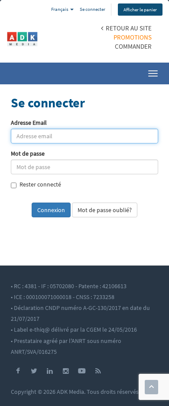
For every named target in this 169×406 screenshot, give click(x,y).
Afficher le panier (140, 10)
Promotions (133, 37)
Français (60, 9)
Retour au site (127, 28)
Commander (133, 46)
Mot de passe (28, 153)
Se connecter (92, 9)
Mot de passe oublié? (105, 210)
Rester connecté (40, 184)
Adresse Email (29, 122)
